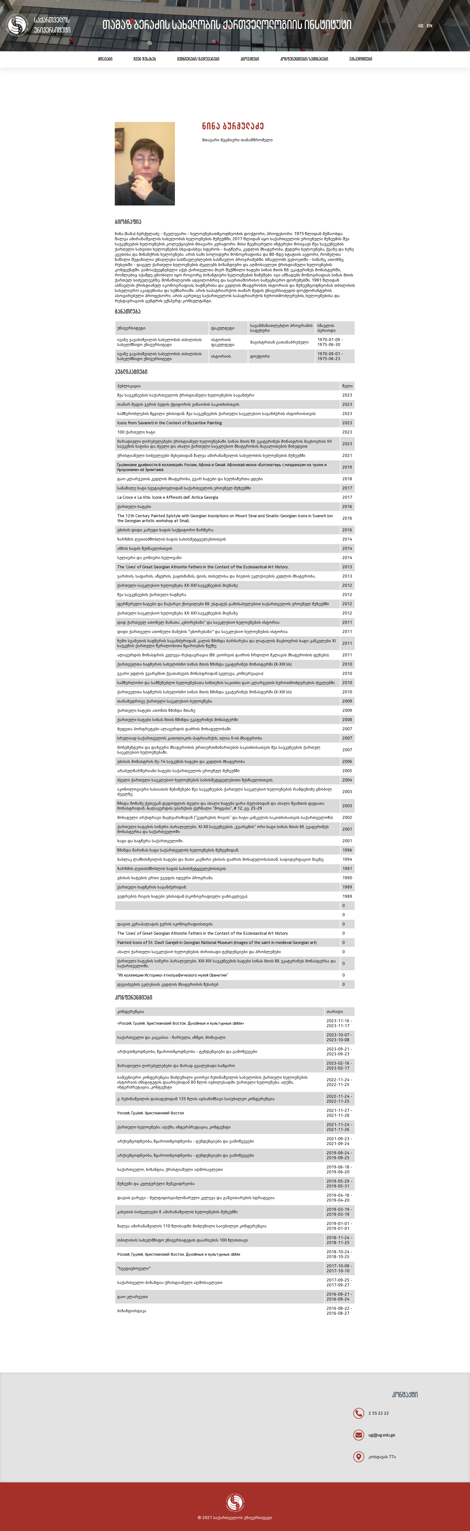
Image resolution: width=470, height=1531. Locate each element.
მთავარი (105, 59)
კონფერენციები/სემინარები (304, 59)
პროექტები (249, 59)
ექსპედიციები (360, 59)
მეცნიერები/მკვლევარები (198, 59)
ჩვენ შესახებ (145, 59)
